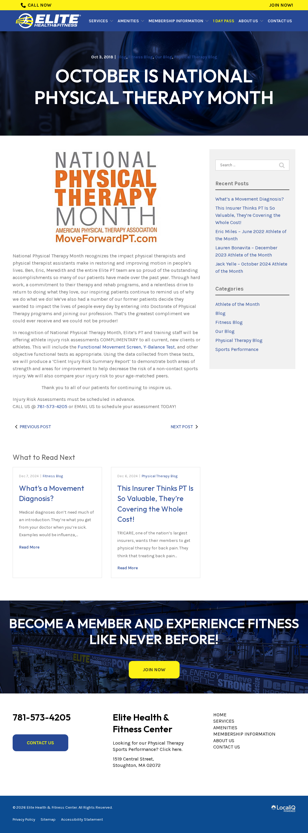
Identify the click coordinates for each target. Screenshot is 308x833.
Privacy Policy (24, 819)
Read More (29, 547)
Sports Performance (236, 349)
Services (98, 20)
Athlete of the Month (237, 304)
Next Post (182, 426)
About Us (248, 20)
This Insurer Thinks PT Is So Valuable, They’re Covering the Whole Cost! (247, 215)
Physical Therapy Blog (195, 57)
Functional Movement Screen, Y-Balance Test (126, 347)
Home (219, 715)
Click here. (171, 749)
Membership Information (176, 20)
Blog (121, 57)
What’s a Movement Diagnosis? (249, 199)
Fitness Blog (140, 57)
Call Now (39, 5)
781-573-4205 (52, 406)
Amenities (128, 20)
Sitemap (48, 819)
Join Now (154, 669)
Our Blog (163, 57)
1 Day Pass (223, 20)
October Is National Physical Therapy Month (154, 86)
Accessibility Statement (82, 819)
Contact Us (280, 20)
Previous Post (35, 426)
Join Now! (281, 5)
